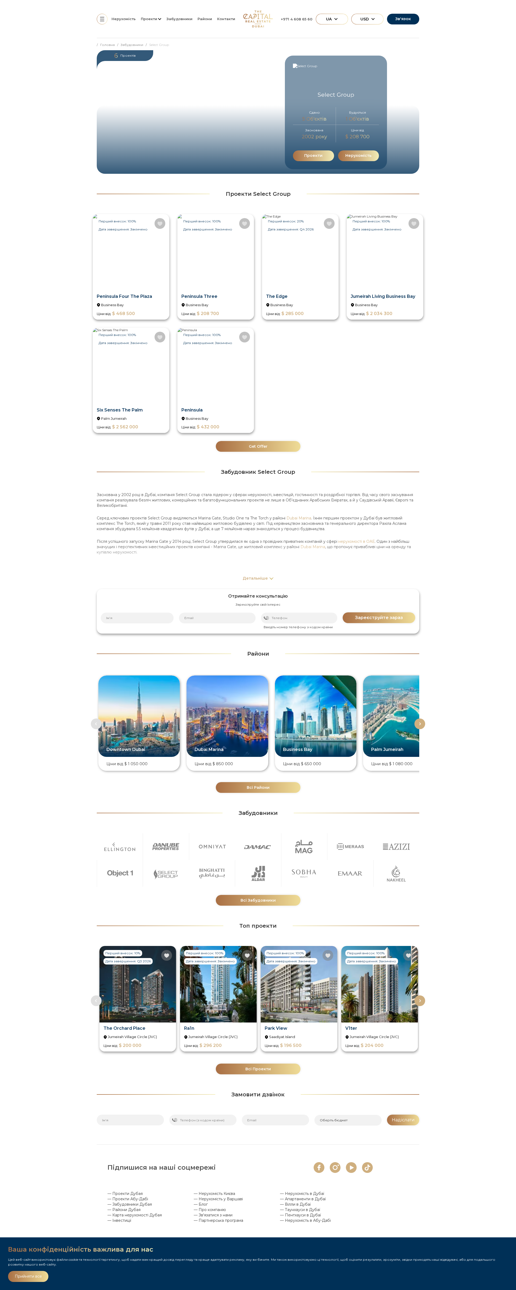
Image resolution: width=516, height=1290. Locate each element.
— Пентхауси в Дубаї (300, 1215)
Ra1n (189, 1028)
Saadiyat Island (282, 1037)
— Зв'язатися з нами (213, 1215)
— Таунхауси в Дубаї (300, 1209)
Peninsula (192, 410)
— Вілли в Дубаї (295, 1204)
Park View (276, 1028)
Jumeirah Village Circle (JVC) (132, 1037)
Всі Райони (258, 787)
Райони (205, 19)
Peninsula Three (199, 296)
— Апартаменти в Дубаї (303, 1199)
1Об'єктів (357, 119)
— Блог (201, 1204)
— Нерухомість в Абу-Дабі (305, 1220)
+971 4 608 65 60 (296, 19)
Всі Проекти (258, 1069)
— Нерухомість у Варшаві (218, 1199)
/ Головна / (109, 45)
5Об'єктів (314, 119)
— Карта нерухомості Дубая (135, 1215)
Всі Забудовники (258, 900)
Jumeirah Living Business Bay (383, 296)
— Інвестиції (119, 1220)
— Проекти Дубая (125, 1193)
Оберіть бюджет (333, 1120)
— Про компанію (210, 1209)
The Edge (277, 296)
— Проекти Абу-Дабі (128, 1199)
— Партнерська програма (218, 1220)
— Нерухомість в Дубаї (302, 1193)
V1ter (351, 1028)
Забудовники (179, 19)
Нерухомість (124, 19)
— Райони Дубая (124, 1209)
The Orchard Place (124, 1028)
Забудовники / (135, 45)
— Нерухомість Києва (214, 1193)
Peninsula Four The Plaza (124, 296)
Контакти (226, 19)
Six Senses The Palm (120, 410)
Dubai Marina (298, 518)
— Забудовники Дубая (130, 1204)
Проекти (313, 155)
